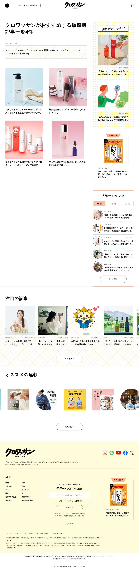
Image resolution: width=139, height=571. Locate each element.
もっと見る (113, 279)
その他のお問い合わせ (57, 533)
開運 (7, 493)
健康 (7, 483)
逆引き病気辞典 (27, 500)
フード (7, 490)
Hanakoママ (91, 556)
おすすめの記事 (11, 497)
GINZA (57, 556)
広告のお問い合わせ (42, 533)
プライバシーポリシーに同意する (71, 501)
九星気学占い (26, 497)
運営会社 (31, 533)
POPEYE (40, 556)
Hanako (63, 556)
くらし (24, 486)
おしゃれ (8, 486)
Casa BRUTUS (49, 556)
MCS (54, 558)
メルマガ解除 (69, 524)
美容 (23, 483)
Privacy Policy (80, 558)
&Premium (70, 556)
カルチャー (26, 490)
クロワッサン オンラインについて (16, 533)
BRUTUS (33, 556)
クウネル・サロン (102, 556)
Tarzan (77, 556)
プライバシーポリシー (77, 513)
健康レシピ (9, 500)
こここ (111, 556)
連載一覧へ (69, 427)
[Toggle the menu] (7, 5)
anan (27, 556)
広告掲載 (72, 558)
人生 (23, 493)
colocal (83, 556)
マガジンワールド (62, 558)
